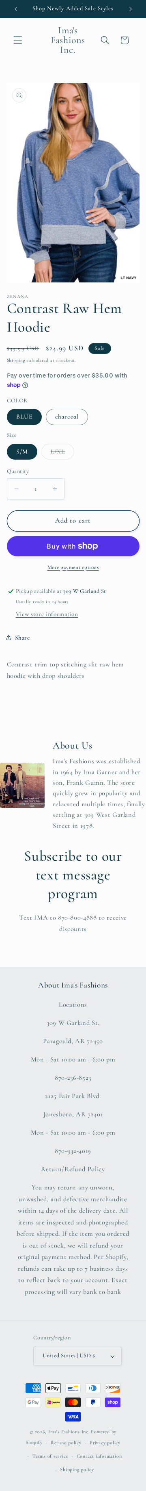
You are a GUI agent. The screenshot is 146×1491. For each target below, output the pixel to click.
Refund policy (66, 1442)
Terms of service (50, 1456)
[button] (18, 40)
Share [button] (22, 637)
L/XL (62, 453)
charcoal (67, 416)
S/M (22, 451)
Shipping (16, 360)
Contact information (99, 1456)
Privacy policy (105, 1442)
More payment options (73, 567)
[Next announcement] (131, 9)
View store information (47, 614)
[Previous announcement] (16, 9)
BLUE (24, 416)
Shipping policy (77, 1469)
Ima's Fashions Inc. (69, 1432)
